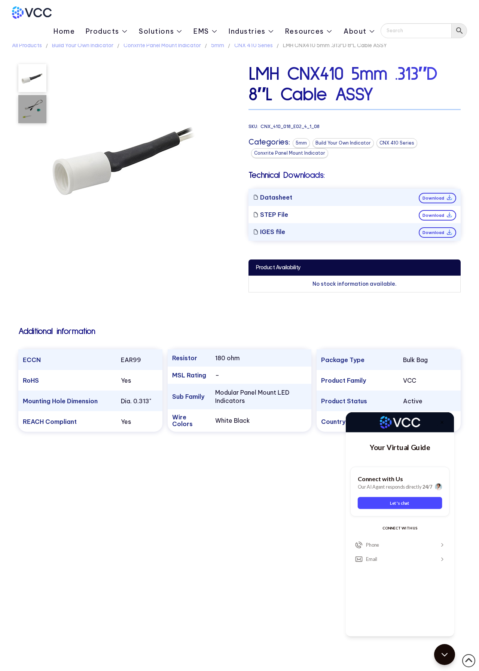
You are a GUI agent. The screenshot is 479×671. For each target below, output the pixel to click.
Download (433, 198)
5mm (217, 45)
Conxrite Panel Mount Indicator (162, 45)
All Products (27, 45)
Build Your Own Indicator (82, 45)
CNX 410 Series (253, 45)
